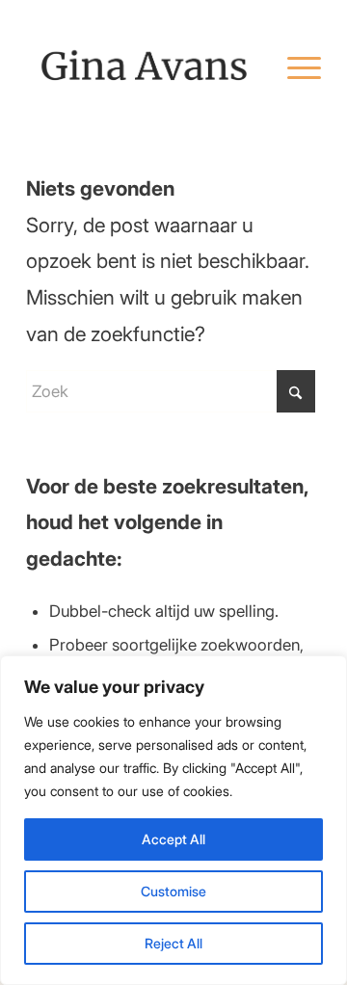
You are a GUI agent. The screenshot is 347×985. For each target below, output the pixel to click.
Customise (173, 891)
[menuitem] (294, 66)
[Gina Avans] (144, 66)
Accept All (173, 839)
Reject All (173, 943)
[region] (173, 820)
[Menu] (294, 66)
